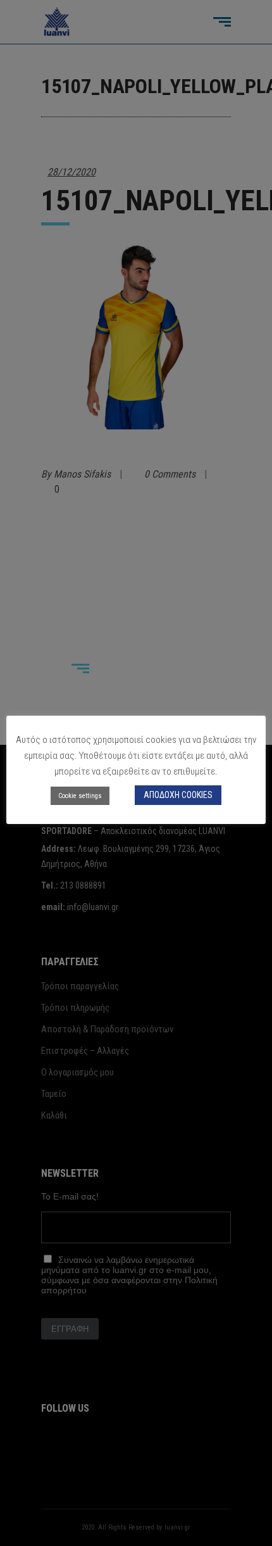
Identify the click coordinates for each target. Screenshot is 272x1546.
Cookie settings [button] (80, 796)
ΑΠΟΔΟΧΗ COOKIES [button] (178, 795)
